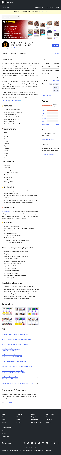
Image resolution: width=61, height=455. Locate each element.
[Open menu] (58, 2)
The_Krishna (16, 47)
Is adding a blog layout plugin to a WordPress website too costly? (11, 349)
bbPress (5, 433)
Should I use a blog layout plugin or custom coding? (17, 339)
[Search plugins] (18, 17)
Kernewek (8, 443)
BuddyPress (6, 436)
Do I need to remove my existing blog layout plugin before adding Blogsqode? (13, 371)
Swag (48, 422)
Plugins (18, 419)
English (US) (56, 80)
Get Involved (50, 414)
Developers (34, 419)
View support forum (48, 139)
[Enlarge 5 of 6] (24, 318)
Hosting (4, 419)
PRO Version (5, 100)
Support (57, 53)
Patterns (18, 422)
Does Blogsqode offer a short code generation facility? (18, 383)
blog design (56, 84)
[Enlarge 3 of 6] (37, 309)
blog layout (56, 87)
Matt (4, 430)
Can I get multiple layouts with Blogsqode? (14, 361)
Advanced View (46, 95)
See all (57, 124)
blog (51, 84)
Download (55, 45)
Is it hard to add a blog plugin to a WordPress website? (18, 366)
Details (5, 53)
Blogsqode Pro (6, 211)
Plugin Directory (6, 7)
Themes (18, 417)
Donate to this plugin (48, 154)
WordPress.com (7, 428)
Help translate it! (43, 11)
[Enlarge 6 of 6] (37, 318)
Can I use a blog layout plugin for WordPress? (15, 334)
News (3, 417)
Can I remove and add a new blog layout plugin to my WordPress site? (12, 355)
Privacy (4, 422)
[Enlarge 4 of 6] (11, 318)
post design (56, 90)
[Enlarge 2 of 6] (24, 309)
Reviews (13, 53)
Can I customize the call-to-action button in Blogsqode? (10, 377)
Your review (45, 124)
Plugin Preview (14, 100)
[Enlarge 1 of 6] (11, 309)
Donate (49, 419)
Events (48, 417)
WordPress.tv (36, 422)
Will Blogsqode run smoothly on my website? (15, 344)
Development (23, 53)
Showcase (19, 414)
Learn (33, 414)
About (3, 414)
